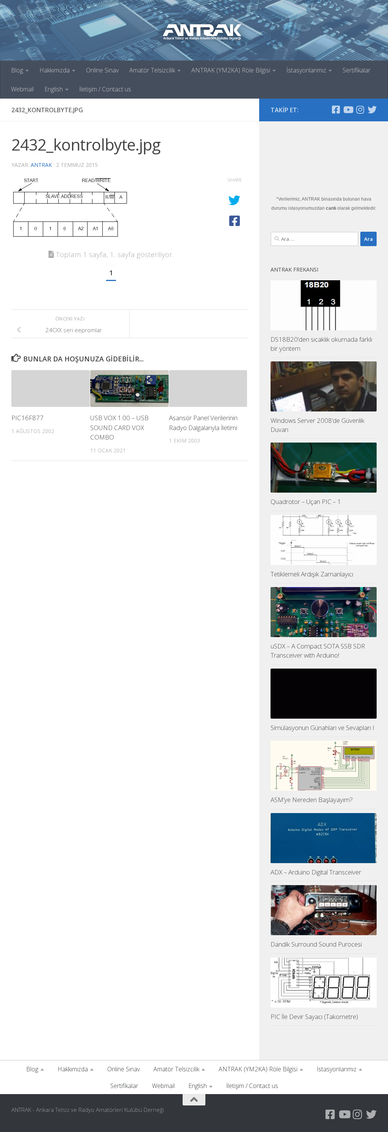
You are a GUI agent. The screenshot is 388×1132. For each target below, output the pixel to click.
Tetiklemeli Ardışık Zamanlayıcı (312, 574)
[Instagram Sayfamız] (360, 109)
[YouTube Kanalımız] (347, 109)
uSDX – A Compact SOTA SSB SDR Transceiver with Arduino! (318, 650)
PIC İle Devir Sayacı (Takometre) (314, 1016)
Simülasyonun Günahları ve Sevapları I (322, 727)
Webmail (22, 89)
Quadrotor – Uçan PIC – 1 (306, 501)
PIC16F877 (27, 417)
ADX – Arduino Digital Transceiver (316, 872)
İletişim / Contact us (105, 89)
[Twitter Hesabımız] (372, 109)
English (53, 89)
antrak (41, 164)
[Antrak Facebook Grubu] (335, 109)
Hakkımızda (54, 70)
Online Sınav (102, 70)
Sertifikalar (357, 70)
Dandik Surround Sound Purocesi (316, 944)
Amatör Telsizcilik (152, 70)
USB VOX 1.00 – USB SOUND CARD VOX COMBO (119, 427)
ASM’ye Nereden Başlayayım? (312, 799)
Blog (17, 70)
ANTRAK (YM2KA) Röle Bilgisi (230, 70)
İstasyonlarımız (306, 70)
